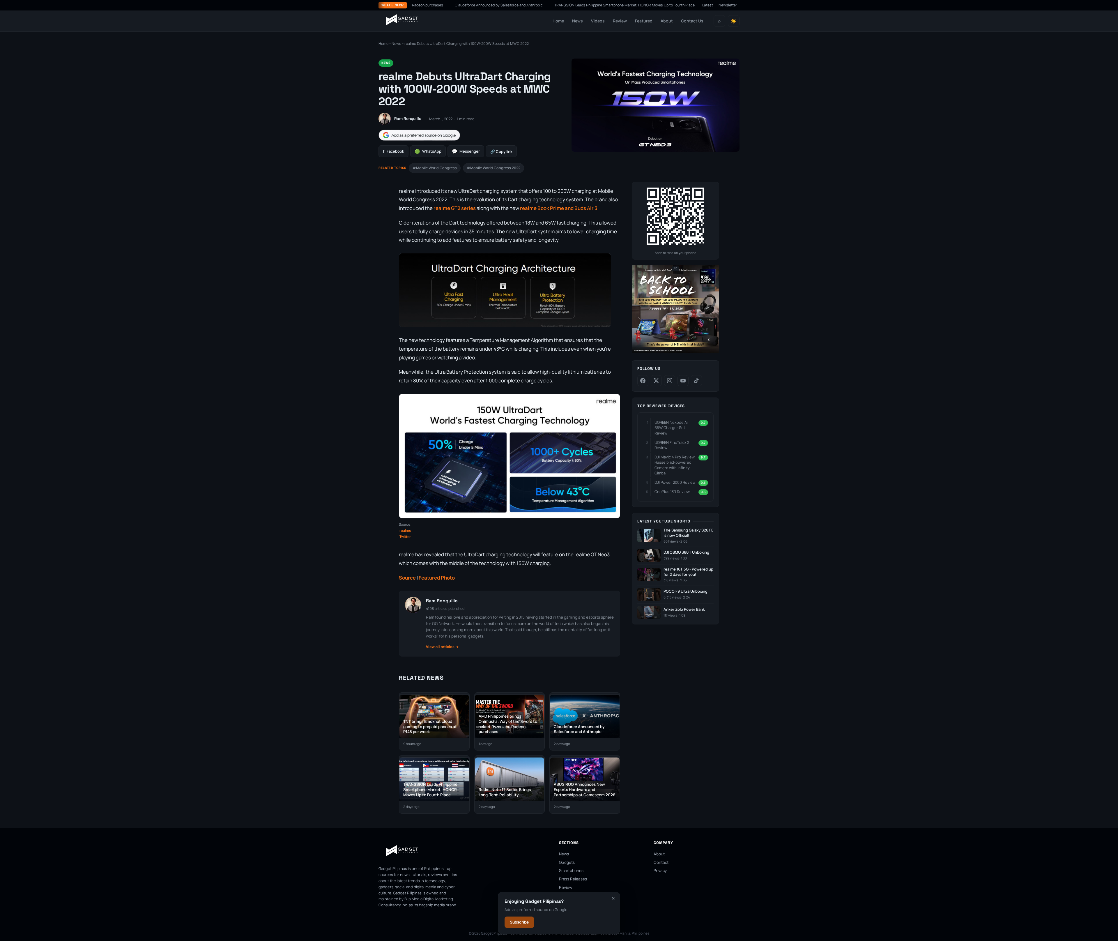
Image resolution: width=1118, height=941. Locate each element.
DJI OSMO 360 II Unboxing (686, 552)
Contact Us (692, 21)
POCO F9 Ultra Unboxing (685, 591)
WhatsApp (428, 151)
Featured (643, 21)
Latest (707, 5)
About (667, 21)
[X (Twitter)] (656, 380)
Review (620, 21)
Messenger (466, 151)
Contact (661, 862)
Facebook (393, 151)
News (577, 21)
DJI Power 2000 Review (675, 482)
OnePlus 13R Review (672, 491)
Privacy (660, 870)
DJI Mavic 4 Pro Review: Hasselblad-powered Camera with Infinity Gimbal (675, 465)
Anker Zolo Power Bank (684, 609)
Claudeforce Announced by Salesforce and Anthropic (452, 5)
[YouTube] (683, 380)
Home (558, 21)
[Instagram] (669, 380)
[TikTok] (696, 380)
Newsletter (728, 5)
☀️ (734, 21)
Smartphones (571, 870)
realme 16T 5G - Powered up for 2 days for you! (688, 572)
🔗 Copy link (501, 151)
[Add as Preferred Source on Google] (419, 135)
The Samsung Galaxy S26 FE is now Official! (689, 533)
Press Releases (573, 879)
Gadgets (567, 862)
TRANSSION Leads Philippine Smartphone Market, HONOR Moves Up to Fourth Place (578, 5)
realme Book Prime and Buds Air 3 (558, 208)
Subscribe (519, 922)
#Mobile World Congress (435, 167)
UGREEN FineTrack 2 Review (671, 445)
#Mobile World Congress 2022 (493, 167)
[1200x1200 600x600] (675, 351)
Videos (598, 21)
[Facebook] (642, 380)
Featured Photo (437, 577)
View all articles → (442, 646)
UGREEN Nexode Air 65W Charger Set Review (671, 427)
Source (407, 577)
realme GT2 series (455, 208)
